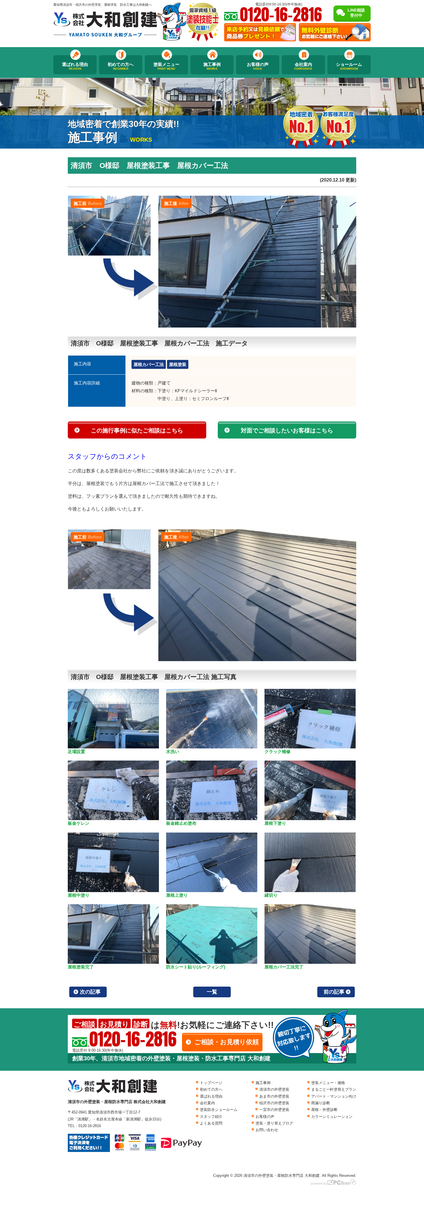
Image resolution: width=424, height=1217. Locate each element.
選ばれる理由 (75, 66)
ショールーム (349, 66)
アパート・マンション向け (333, 1096)
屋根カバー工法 (149, 364)
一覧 (212, 992)
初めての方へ (121, 66)
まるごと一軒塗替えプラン (333, 1089)
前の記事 (334, 992)
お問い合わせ (267, 1130)
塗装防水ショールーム (218, 1109)
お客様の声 (258, 66)
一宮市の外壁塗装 (274, 1109)
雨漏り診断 (320, 1103)
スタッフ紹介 (211, 1116)
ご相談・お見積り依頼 (226, 1042)
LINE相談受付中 (356, 13)
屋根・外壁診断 (324, 1109)
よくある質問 (211, 1123)
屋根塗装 (177, 364)
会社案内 (303, 66)
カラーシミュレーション (331, 1116)
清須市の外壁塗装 (274, 1089)
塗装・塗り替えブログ (274, 1123)
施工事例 (212, 66)
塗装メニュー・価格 (328, 1083)
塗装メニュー (166, 66)
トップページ (211, 1083)
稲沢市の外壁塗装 (274, 1103)
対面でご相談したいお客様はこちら (287, 430)
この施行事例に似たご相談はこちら (137, 430)
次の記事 (90, 992)
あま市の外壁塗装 (274, 1096)
